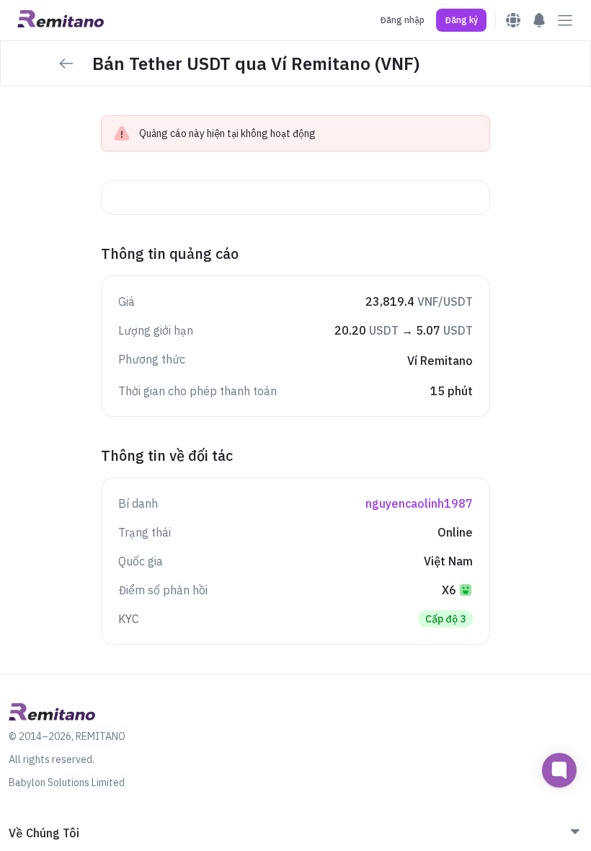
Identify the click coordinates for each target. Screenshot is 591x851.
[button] (461, 20)
